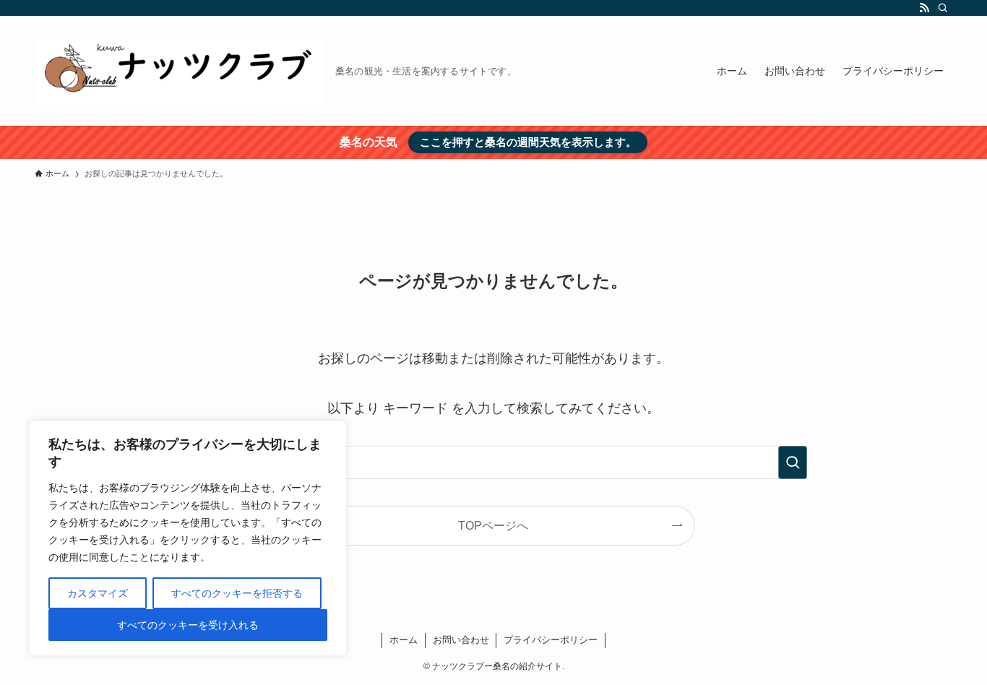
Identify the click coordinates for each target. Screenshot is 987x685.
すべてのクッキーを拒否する (237, 593)
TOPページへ (493, 525)
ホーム (403, 639)
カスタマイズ (97, 593)
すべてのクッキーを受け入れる (188, 625)
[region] (188, 538)
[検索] (943, 8)
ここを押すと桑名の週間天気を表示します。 (528, 142)
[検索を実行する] (792, 462)
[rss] (924, 8)
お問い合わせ (461, 639)
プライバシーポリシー (551, 639)
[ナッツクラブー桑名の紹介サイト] (179, 70)
